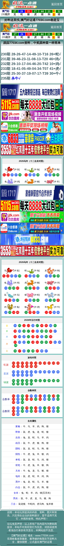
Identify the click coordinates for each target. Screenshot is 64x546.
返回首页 (57, 4)
